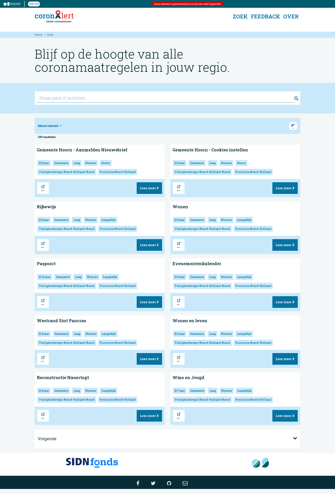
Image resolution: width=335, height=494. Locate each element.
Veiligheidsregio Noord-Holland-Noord (66, 172)
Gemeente (61, 163)
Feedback (265, 16)
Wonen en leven (190, 320)
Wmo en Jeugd (188, 377)
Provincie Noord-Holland (118, 172)
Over (291, 16)
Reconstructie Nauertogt (63, 377)
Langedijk (108, 220)
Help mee (34, 4)
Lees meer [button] (148, 188)
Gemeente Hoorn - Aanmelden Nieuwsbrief (82, 150)
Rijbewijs (46, 206)
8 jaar (45, 334)
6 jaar (45, 163)
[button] (293, 126)
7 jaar (181, 390)
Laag (76, 163)
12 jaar (46, 277)
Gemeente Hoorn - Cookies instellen (210, 150)
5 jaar (181, 277)
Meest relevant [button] (48, 126)
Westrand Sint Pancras (61, 320)
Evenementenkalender (197, 263)
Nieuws (90, 163)
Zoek (240, 16)
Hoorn (105, 163)
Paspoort (46, 263)
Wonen (180, 206)
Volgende (47, 438)
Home (38, 34)
